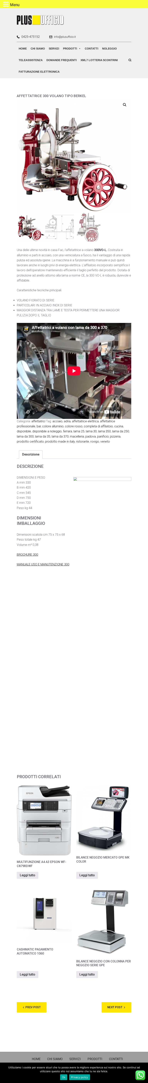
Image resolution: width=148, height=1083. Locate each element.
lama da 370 (60, 436)
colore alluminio (53, 426)
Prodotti (70, 48)
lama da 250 (120, 431)
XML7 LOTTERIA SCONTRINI (99, 60)
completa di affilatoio (98, 426)
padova (90, 436)
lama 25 (78, 431)
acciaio (57, 421)
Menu (14, 5)
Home (23, 48)
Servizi (54, 48)
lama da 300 (25, 436)
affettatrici (38, 421)
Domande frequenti (61, 60)
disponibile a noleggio (47, 431)
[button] (124, 104)
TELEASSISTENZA (31, 60)
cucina (118, 426)
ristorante (82, 441)
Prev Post (33, 1007)
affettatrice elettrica (85, 421)
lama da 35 (42, 436)
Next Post (115, 1007)
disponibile (24, 431)
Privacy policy (79, 1077)
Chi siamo (38, 48)
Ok (64, 1077)
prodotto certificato (30, 441)
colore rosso (73, 426)
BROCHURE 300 (27, 554)
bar (39, 426)
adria (67, 421)
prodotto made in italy (60, 441)
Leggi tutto (27, 875)
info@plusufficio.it (65, 36)
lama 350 (104, 431)
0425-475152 (30, 36)
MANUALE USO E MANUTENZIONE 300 (43, 564)
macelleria (77, 436)
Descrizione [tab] (30, 454)
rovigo (94, 441)
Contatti (91, 48)
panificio (103, 436)
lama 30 (91, 431)
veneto (105, 441)
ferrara (67, 431)
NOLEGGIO (109, 48)
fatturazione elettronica (39, 71)
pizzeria (115, 436)
